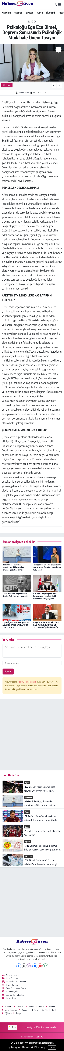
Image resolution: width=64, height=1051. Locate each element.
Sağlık (44, 1009)
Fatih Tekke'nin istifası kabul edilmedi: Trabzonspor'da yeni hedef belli (41, 818)
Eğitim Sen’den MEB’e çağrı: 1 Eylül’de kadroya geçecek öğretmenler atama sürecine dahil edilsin (42, 847)
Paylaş (8, 85)
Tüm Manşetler (12, 991)
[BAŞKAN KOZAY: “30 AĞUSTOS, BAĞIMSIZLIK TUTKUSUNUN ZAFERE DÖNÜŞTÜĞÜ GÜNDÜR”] (47, 611)
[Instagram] (29, 965)
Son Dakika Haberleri (15, 994)
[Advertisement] (32, 733)
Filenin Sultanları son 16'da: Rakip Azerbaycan (42, 832)
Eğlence (8, 1013)
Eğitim (27, 841)
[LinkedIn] (34, 965)
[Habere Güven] (17, 4)
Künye (18, 1013)
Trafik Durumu (12, 984)
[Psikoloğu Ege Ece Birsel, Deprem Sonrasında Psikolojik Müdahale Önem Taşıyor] (32, 63)
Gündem (6, 12)
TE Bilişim (38, 1036)
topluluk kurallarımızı (27, 681)
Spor (27, 782)
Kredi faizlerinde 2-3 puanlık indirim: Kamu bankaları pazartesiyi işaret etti (40, 862)
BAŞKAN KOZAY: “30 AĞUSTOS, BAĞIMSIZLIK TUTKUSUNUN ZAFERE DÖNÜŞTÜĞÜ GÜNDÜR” (46, 625)
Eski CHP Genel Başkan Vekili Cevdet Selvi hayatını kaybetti (15, 594)
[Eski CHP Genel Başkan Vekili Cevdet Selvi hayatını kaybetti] (17, 582)
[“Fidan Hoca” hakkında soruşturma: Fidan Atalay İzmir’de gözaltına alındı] (17, 554)
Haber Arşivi (11, 998)
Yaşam (25, 1009)
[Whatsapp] (45, 965)
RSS (13, 1027)
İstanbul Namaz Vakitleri (16, 981)
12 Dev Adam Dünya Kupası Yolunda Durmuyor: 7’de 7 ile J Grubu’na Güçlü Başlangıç (39, 788)
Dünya (39, 12)
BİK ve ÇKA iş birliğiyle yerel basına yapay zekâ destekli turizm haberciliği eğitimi (45, 596)
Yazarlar (18, 12)
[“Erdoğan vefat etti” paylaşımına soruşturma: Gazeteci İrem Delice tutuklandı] (47, 554)
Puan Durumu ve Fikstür (16, 988)
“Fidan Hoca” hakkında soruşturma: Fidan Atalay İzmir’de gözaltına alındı (13, 567)
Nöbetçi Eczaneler (13, 974)
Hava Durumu (12, 978)
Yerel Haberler (11, 1009)
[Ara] (55, 4)
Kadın (54, 1009)
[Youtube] (40, 965)
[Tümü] (60, 774)
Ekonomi (50, 12)
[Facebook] (18, 965)
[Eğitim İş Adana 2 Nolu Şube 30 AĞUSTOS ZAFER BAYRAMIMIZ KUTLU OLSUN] (17, 611)
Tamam (52, 1047)
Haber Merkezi (23, 92)
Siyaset (29, 12)
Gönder (8, 671)
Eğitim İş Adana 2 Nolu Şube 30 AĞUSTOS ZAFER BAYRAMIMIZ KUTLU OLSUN (16, 625)
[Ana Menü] (59, 4)
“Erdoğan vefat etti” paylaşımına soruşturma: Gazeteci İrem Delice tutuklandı (47, 567)
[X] (24, 965)
